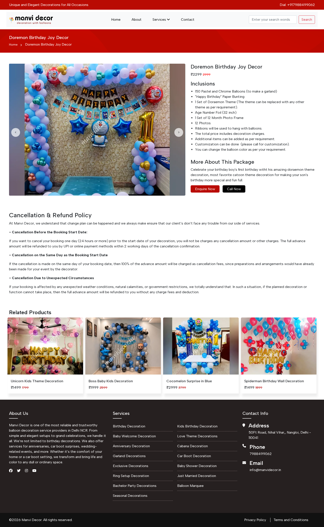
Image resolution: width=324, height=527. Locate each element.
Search (307, 19)
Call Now (234, 189)
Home (116, 19)
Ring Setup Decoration (131, 476)
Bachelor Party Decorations (134, 486)
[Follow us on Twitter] (18, 470)
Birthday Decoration (129, 426)
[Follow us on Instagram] (26, 470)
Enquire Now (205, 189)
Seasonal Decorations (130, 496)
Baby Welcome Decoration (134, 436)
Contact (187, 19)
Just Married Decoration (196, 476)
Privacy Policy (255, 520)
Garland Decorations (129, 456)
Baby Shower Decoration (197, 466)
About (137, 19)
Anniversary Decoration (131, 446)
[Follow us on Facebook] (11, 470)
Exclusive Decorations (130, 466)
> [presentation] (179, 132)
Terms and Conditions (291, 520)
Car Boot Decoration (194, 456)
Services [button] (160, 19)
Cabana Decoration (192, 446)
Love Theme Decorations (197, 436)
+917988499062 (301, 5)
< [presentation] (16, 132)
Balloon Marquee (190, 486)
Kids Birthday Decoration (197, 426)
